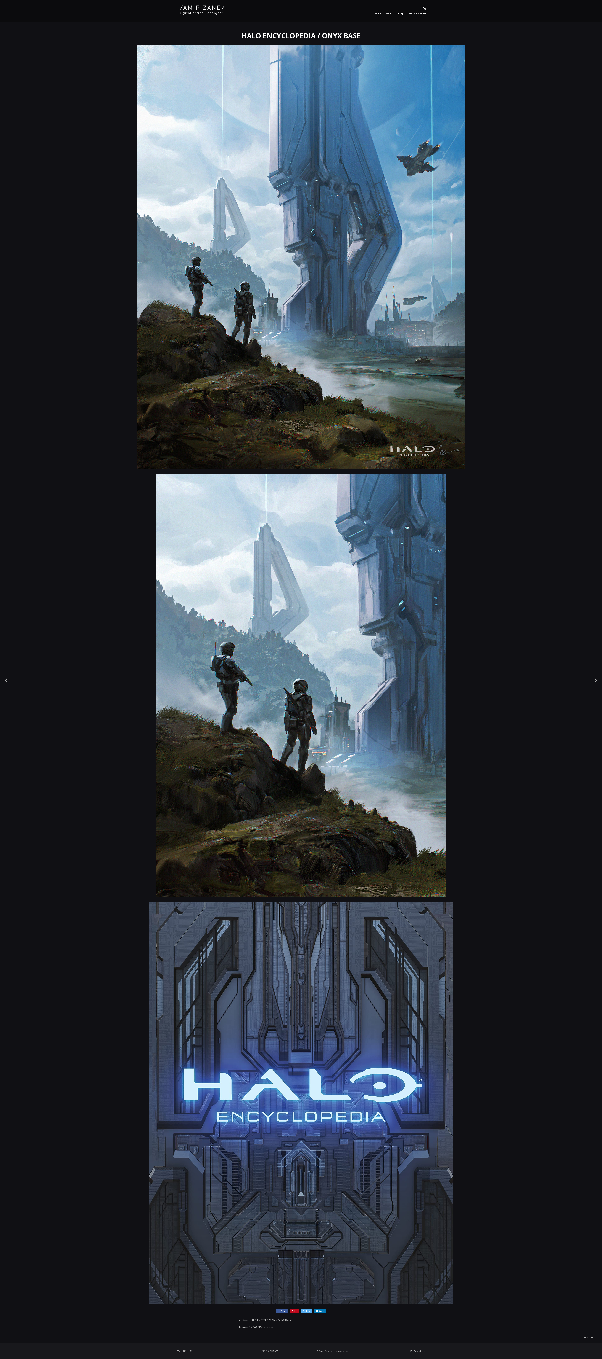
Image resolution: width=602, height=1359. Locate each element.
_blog (400, 13)
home (377, 13)
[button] (589, 1337)
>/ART (389, 13)
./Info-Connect (417, 13)
